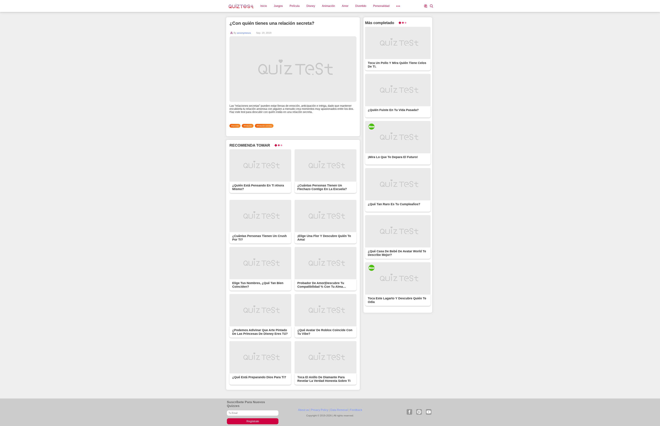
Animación (328, 5)
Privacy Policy (319, 409)
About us (303, 409)
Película (295, 5)
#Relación (248, 126)
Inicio (263, 5)
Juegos (278, 5)
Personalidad (381, 5)
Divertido (360, 5)
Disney (310, 5)
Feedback (356, 409)
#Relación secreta (264, 126)
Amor (345, 5)
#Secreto (235, 126)
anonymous (244, 33)
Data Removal (339, 409)
